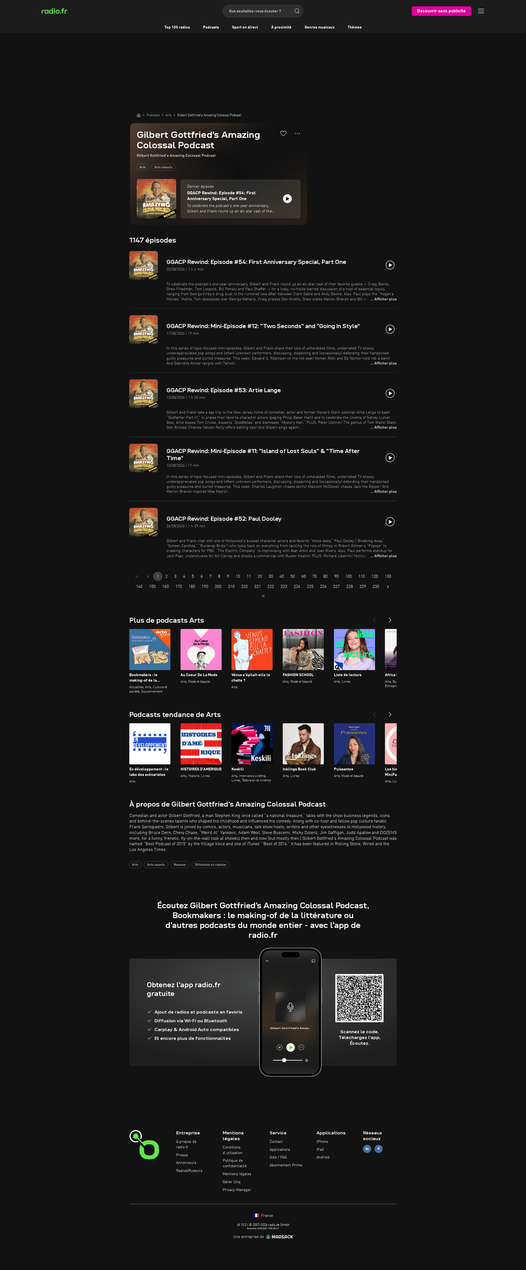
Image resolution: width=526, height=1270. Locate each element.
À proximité (281, 27)
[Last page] (263, 596)
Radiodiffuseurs (189, 1171)
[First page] (137, 576)
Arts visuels (163, 167)
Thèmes (355, 27)
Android (323, 1157)
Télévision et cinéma (210, 865)
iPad (320, 1150)
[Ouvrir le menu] (481, 11)
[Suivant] (390, 618)
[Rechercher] (297, 11)
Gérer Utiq (232, 1182)
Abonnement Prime (286, 1165)
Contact (276, 1142)
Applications (280, 1150)
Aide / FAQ (278, 1157)
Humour (180, 865)
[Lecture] (287, 198)
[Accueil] (138, 115)
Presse (182, 1155)
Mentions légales (237, 1174)
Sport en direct (245, 27)
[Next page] (388, 586)
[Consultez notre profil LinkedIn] (367, 1149)
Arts (142, 167)
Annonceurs (186, 1163)
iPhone (322, 1142)
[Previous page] (148, 576)
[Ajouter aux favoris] (283, 133)
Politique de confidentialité (235, 1163)
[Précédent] (374, 618)
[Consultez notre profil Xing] (378, 1149)
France (266, 1216)
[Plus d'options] (297, 133)
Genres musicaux (320, 27)
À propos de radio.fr (186, 1144)
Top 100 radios (177, 27)
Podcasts (211, 27)
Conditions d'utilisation (232, 1150)
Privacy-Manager (237, 1190)
